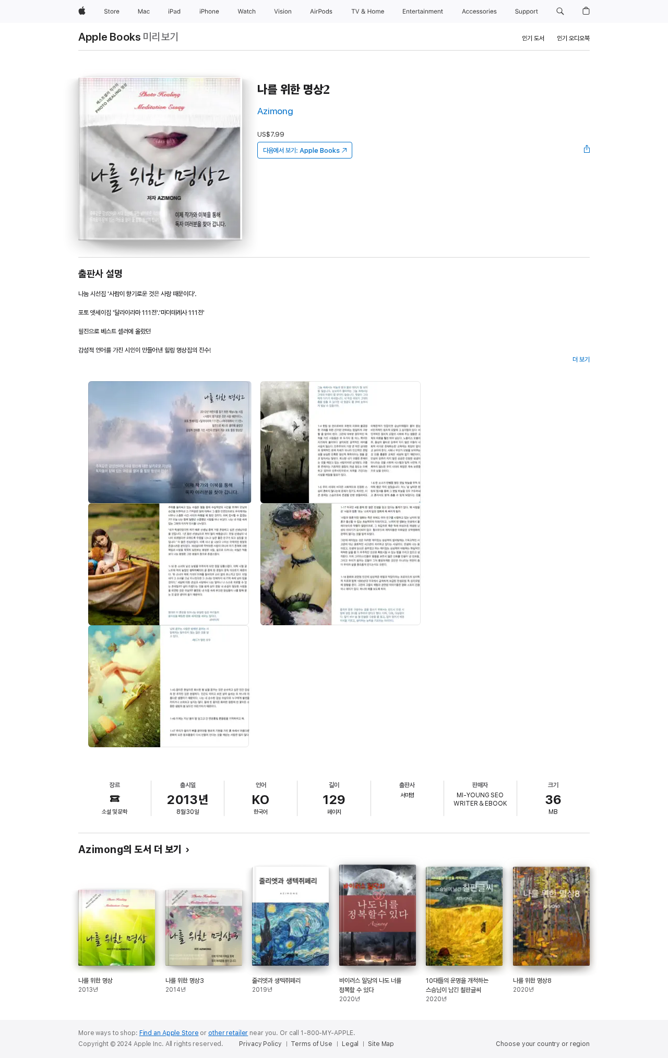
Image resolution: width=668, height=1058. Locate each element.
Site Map (381, 1044)
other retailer (228, 1033)
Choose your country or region (543, 1044)
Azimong (275, 110)
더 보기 (581, 359)
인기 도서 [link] (533, 38)
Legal (350, 1044)
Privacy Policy (260, 1044)
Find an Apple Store (169, 1033)
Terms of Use (311, 1044)
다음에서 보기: (301, 150)
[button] (560, 11)
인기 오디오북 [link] (573, 38)
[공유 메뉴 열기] (587, 150)
